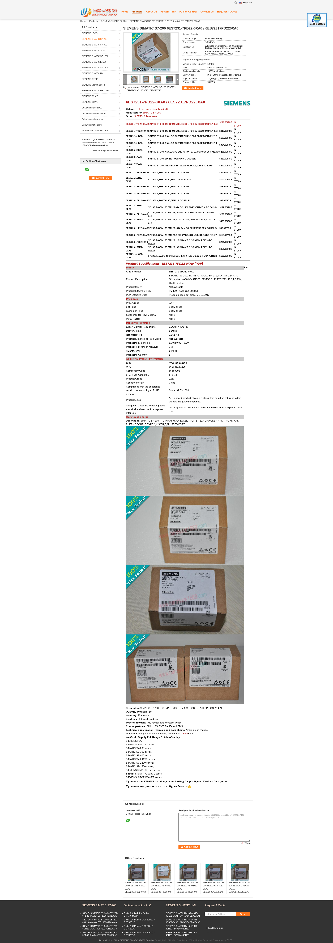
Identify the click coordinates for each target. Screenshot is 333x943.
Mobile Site (212, 932)
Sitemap (218, 928)
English (246, 2)
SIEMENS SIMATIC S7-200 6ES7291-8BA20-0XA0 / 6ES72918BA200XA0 (240, 887)
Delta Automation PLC (92, 108)
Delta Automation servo (93, 119)
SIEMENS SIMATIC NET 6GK (95, 90)
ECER (230, 940)
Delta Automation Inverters (94, 113)
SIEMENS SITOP (90, 79)
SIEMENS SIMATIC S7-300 (94, 45)
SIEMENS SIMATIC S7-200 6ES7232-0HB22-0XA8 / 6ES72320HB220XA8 (162, 887)
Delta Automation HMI (92, 125)
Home (124, 11)
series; (147, 748)
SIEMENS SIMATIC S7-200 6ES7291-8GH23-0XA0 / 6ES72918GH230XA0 (100, 927)
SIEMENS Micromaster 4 (93, 85)
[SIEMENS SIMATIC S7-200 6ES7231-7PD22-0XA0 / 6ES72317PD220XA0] (151, 52)
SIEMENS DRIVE (90, 102)
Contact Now (194, 88)
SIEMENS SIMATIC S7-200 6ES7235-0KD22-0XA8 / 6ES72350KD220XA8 (188, 887)
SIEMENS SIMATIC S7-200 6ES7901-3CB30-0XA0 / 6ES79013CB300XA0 (100, 933)
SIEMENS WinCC (90, 96)
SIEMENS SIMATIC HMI (93, 73)
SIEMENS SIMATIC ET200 (94, 62)
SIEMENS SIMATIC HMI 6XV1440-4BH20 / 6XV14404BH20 (182, 927)
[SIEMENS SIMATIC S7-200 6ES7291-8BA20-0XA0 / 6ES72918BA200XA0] (240, 872)
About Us (151, 11)
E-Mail (209, 928)
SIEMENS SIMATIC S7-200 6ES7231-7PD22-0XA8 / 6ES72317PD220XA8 (136, 887)
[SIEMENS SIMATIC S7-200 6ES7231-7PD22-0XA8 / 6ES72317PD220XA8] (136, 872)
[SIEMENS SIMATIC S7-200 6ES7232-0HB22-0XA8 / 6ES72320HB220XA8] (162, 872)
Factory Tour (168, 11)
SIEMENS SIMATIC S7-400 (94, 50)
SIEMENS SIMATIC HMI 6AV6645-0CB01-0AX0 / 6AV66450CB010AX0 (183, 921)
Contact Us (207, 11)
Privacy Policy (105, 940)
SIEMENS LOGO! (90, 33)
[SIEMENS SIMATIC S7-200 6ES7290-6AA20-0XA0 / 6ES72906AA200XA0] (214, 872)
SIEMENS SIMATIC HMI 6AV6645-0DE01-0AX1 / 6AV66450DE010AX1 (183, 914)
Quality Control (188, 11)
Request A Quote (227, 11)
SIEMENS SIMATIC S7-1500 (95, 67)
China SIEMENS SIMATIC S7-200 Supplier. (134, 940)
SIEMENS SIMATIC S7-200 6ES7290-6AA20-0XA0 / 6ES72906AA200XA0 (214, 887)
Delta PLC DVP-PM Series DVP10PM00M (136, 914)
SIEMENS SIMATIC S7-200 (114, 21)
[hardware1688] (99, 12)
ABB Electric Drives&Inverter (95, 130)
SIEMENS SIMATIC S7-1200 (95, 56)
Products (137, 11)
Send (242, 914)
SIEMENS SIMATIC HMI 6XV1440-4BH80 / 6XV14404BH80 (182, 933)
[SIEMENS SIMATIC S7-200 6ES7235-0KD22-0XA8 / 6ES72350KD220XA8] (188, 872)
